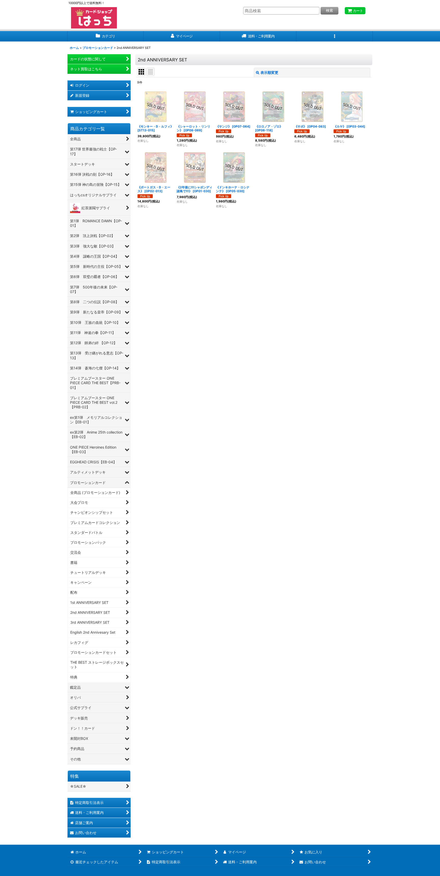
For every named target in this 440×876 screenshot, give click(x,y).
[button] (334, 36)
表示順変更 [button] (269, 72)
